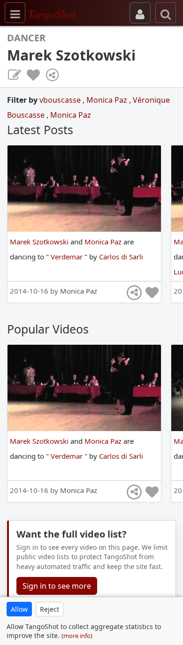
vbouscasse (61, 100)
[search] (165, 12)
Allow (19, 609)
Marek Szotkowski (40, 241)
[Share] (52, 75)
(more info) (76, 635)
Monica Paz (107, 100)
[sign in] (140, 12)
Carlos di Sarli (121, 256)
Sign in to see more (57, 586)
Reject (49, 609)
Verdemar (67, 256)
